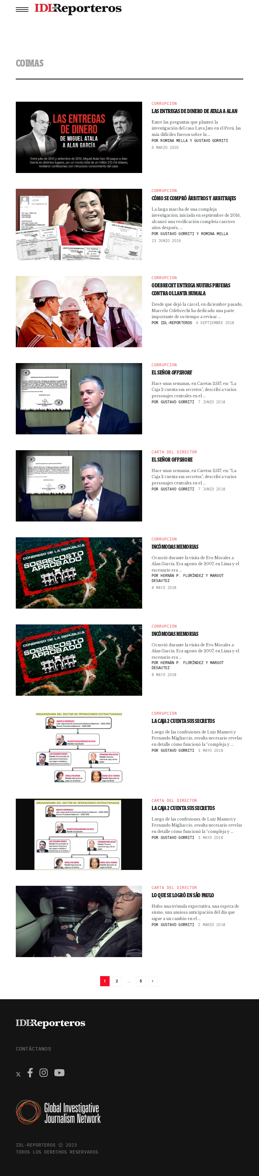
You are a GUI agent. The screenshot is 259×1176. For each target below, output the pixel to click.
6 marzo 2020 (165, 147)
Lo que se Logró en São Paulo (183, 895)
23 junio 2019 (166, 240)
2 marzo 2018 (211, 924)
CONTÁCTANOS (33, 1048)
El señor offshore (172, 459)
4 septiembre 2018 (215, 322)
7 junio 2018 (211, 401)
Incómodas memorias (175, 546)
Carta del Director (174, 452)
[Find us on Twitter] (18, 1073)
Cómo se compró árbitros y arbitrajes (194, 198)
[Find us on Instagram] (43, 1073)
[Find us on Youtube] (59, 1073)
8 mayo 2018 (164, 587)
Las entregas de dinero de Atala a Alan (194, 111)
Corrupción (164, 103)
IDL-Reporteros (176, 322)
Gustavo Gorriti (178, 401)
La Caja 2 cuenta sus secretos (183, 721)
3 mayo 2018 (210, 750)
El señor (172, 372)
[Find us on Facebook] (30, 1073)
